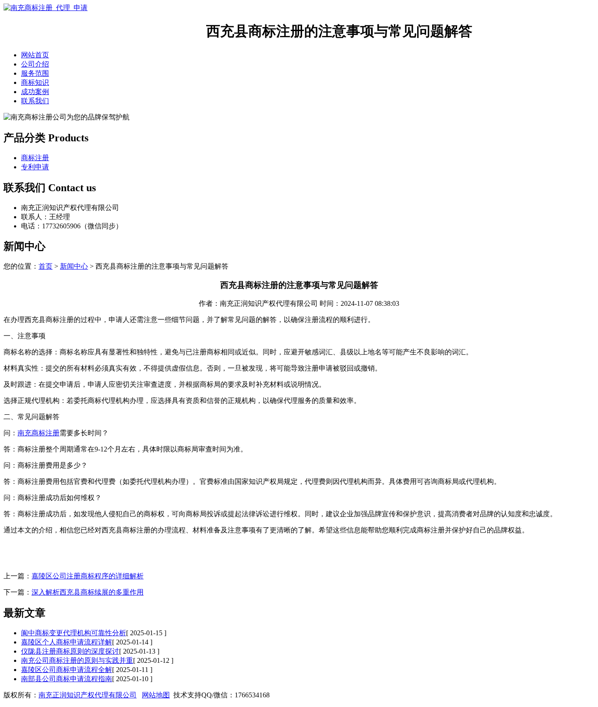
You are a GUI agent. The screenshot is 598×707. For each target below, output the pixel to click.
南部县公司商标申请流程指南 (66, 678)
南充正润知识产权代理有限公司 (88, 695)
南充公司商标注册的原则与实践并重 (77, 660)
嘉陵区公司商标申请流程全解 (66, 669)
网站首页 (35, 55)
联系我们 (35, 101)
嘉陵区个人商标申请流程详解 (66, 642)
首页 (46, 266)
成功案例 (35, 91)
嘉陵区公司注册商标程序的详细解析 (88, 576)
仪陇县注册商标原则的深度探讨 (70, 651)
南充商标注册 (39, 433)
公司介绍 (35, 64)
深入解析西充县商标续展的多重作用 (88, 592)
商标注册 (35, 157)
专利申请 (35, 167)
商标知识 (35, 82)
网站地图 (156, 695)
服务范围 (35, 73)
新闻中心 (74, 266)
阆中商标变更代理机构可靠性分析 (73, 633)
